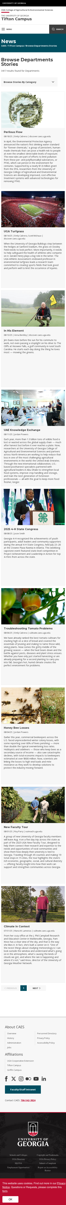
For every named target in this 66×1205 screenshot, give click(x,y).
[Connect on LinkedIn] (44, 1079)
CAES (3, 45)
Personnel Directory (46, 1033)
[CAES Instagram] (21, 1079)
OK (10, 1199)
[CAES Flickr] (28, 1079)
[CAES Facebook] (6, 1079)
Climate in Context (17, 926)
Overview (11, 1033)
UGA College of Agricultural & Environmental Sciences (27, 10)
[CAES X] (14, 1079)
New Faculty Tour (16, 827)
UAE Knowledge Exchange (22, 430)
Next (35, 988)
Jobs (9, 1047)
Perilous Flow (13, 132)
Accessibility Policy (46, 1042)
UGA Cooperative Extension (20, 1060)
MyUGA (18, 1163)
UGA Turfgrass (14, 231)
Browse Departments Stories (41, 45)
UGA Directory (18, 1159)
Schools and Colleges (18, 1154)
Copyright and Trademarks (47, 1154)
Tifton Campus (16, 45)
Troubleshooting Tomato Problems (28, 628)
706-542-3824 (28, 1100)
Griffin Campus (14, 1069)
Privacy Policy (43, 1038)
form (4, 1191)
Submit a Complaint (47, 1163)
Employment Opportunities (18, 1167)
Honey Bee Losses (16, 727)
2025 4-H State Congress (21, 529)
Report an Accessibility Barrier (47, 1169)
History (10, 1038)
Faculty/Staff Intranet (23, 1089)
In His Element (14, 330)
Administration (14, 1042)
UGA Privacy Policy (47, 1159)
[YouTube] (36, 1079)
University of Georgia (14, 3)
